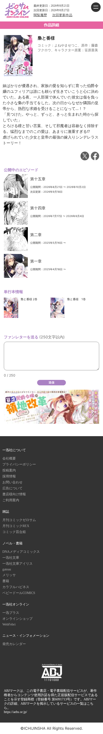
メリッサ (9, 575)
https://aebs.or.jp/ (15, 712)
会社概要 (9, 458)
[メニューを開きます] (96, 7)
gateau (6, 569)
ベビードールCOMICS (18, 593)
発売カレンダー (14, 644)
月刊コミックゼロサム (19, 520)
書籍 (5, 581)
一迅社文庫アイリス (17, 563)
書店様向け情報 (14, 494)
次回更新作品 (62, 15)
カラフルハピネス (15, 587)
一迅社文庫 (10, 557)
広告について (12, 488)
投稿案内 (9, 470)
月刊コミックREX (15, 526)
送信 (51, 382)
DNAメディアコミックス (21, 551)
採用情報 (9, 476)
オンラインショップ (17, 618)
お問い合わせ (12, 482)
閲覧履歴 (40, 15)
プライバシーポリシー (19, 464)
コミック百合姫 (14, 532)
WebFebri (9, 624)
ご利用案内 (10, 500)
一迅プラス (10, 613)
